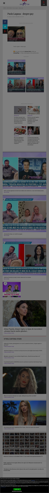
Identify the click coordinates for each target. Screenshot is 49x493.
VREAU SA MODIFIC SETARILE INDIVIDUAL (17, 491)
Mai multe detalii (33, 480)
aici (15, 482)
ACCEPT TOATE (17, 489)
